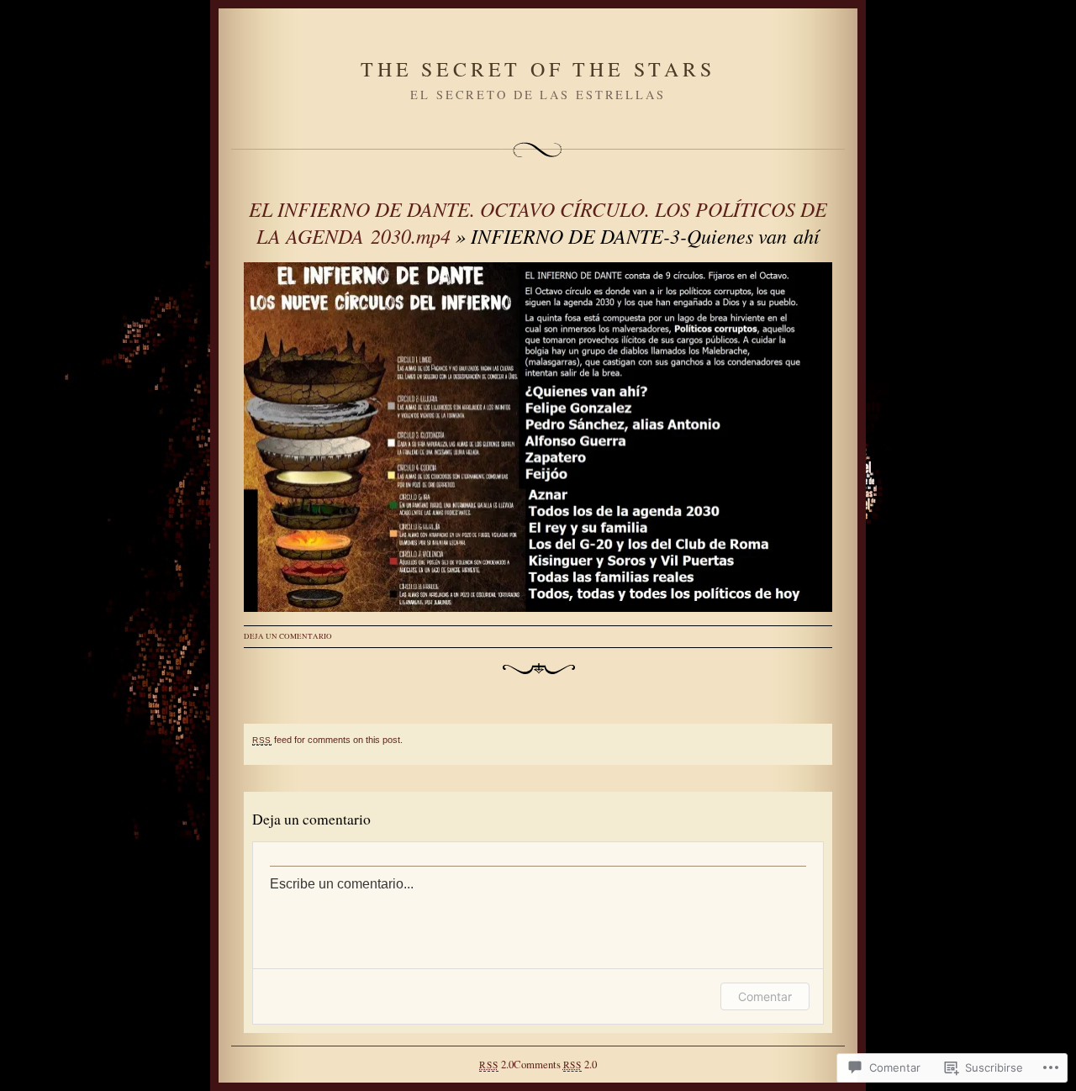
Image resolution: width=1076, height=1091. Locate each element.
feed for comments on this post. (327, 740)
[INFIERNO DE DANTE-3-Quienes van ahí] (538, 437)
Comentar (765, 996)
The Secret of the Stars (538, 68)
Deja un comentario (288, 636)
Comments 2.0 (555, 1064)
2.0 (496, 1064)
